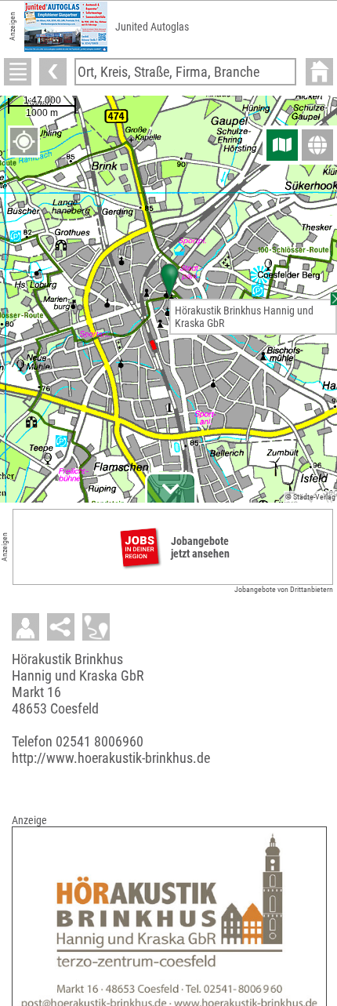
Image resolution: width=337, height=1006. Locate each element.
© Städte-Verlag (310, 496)
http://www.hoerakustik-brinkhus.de (111, 758)
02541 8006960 (99, 741)
